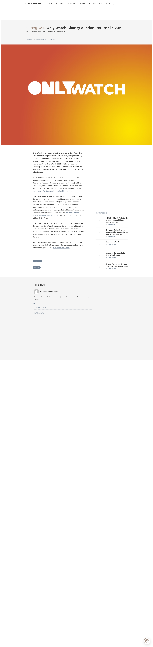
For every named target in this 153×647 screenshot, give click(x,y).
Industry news (57, 261)
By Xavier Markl (41, 39)
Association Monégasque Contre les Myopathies (52, 191)
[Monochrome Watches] (33, 3)
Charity (47, 261)
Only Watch (38, 261)
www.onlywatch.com (61, 248)
